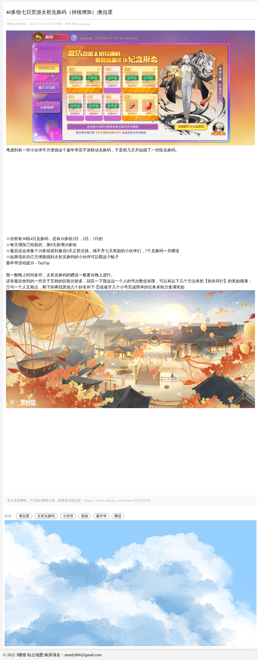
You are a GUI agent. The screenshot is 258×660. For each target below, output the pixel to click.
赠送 (117, 516)
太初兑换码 (46, 516)
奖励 (84, 516)
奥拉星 (24, 516)
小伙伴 (68, 516)
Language (84, 24)
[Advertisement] (130, 188)
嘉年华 (101, 516)
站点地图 (35, 655)
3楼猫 (10, 24)
